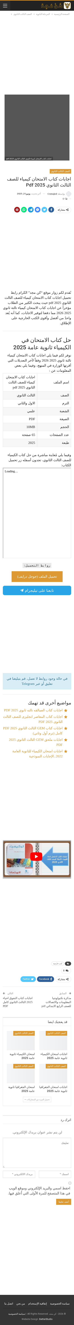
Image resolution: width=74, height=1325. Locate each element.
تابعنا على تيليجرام (39, 590)
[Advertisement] (37, 55)
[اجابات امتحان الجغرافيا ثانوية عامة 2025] (53, 1073)
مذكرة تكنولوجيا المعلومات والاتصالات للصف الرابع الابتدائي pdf (56, 1002)
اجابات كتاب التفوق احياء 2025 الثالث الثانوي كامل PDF (18, 1002)
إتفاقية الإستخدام (37, 1303)
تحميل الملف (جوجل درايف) (37, 576)
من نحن (20, 1303)
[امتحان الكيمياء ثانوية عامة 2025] (21, 1040)
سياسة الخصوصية (60, 1303)
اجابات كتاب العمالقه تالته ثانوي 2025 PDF (33, 710)
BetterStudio (45, 1319)
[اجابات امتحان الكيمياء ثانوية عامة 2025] (53, 1040)
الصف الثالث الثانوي (60, 171)
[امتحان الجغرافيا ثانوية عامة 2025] (21, 1073)
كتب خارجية (57, 964)
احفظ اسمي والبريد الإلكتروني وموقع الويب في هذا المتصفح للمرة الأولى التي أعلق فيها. (39, 1190)
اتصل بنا (8, 1303)
